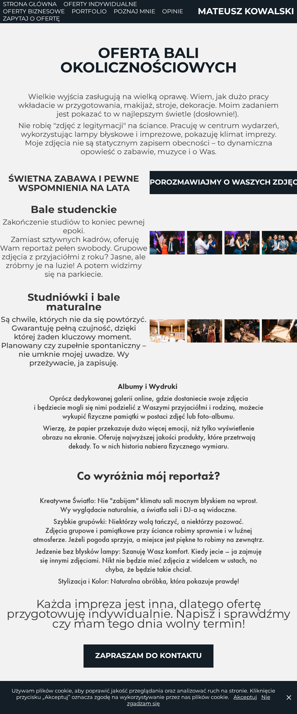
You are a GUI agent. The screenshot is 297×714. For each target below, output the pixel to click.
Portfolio (89, 11)
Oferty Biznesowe (34, 11)
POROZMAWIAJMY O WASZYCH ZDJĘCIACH (223, 182)
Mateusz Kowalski (246, 12)
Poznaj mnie (134, 11)
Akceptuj (245, 697)
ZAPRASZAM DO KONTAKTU (148, 656)
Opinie (172, 11)
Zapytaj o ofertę (31, 18)
